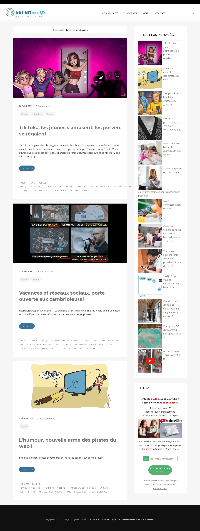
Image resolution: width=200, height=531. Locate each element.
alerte (24, 183)
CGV (95, 519)
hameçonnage (77, 488)
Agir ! (146, 13)
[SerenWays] (26, 12)
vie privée (95, 191)
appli (33, 183)
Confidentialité (104, 519)
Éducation (37, 113)
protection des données (74, 345)
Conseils (37, 187)
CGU (90, 519)
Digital (24, 113)
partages (53, 345)
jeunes (69, 187)
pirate (68, 492)
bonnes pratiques (41, 341)
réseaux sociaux (38, 191)
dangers (49, 187)
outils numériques (36, 345)
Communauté (110, 13)
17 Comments (42, 106)
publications (96, 345)
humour (87, 341)
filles (59, 187)
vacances (77, 348)
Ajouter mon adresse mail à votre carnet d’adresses (133, 519)
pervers (120, 187)
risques (35, 348)
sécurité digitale (59, 191)
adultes (25, 341)
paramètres (81, 187)
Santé (50, 113)
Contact (160, 13)
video (84, 191)
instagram (99, 341)
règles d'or (80, 492)
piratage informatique (50, 492)
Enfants (50, 488)
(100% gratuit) (160, 470)
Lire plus (27, 168)
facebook (75, 341)
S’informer (130, 13)
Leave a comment (44, 271)
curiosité (38, 488)
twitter (66, 348)
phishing (30, 492)
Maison (36, 279)
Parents (94, 187)
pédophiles (107, 187)
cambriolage (60, 341)
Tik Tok (74, 191)
